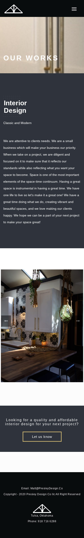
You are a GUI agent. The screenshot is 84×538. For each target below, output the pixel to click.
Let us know (42, 437)
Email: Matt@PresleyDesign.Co (42, 488)
